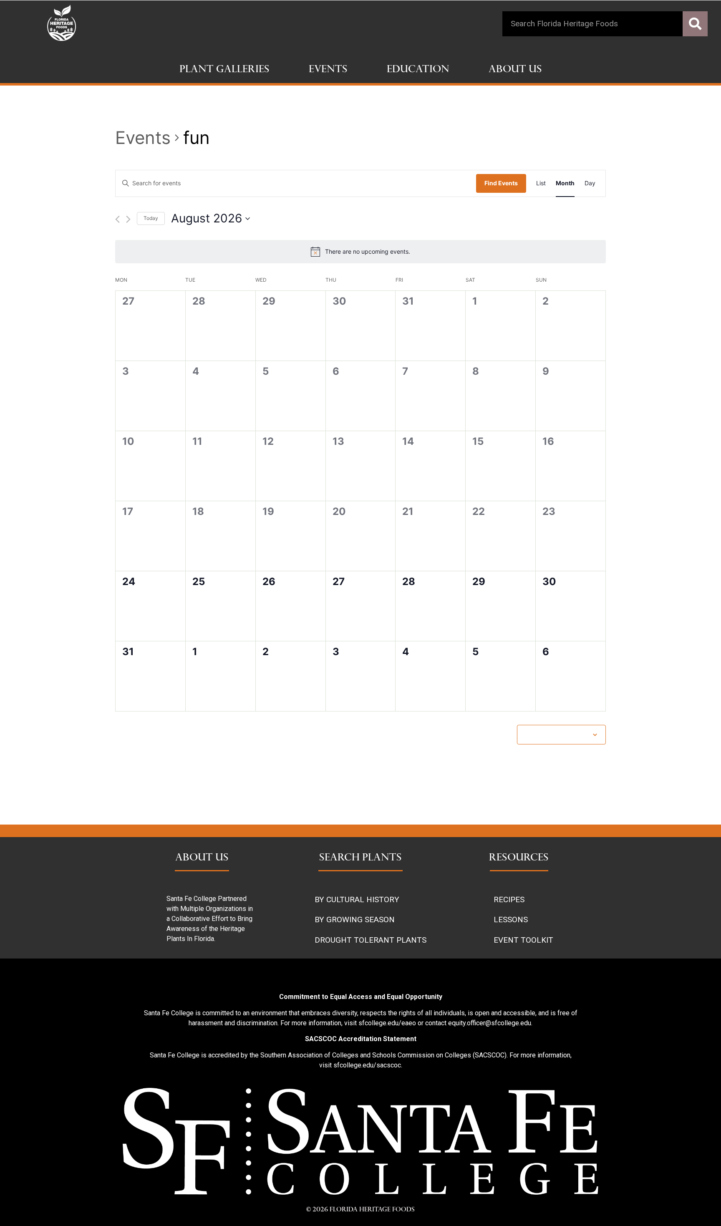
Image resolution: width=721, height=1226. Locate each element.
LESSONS (511, 919)
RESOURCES (519, 858)
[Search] (695, 23)
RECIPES (509, 899)
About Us (515, 70)
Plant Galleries (224, 70)
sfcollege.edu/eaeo (387, 1023)
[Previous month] (117, 219)
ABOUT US (202, 858)
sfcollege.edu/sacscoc (367, 1065)
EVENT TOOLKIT (523, 940)
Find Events (501, 183)
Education (418, 70)
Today (151, 218)
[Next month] (128, 219)
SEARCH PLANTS (360, 858)
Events (328, 70)
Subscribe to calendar (557, 734)
